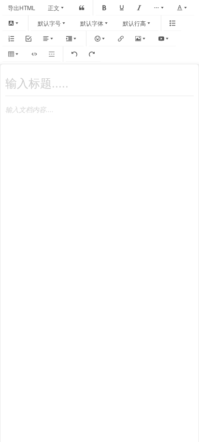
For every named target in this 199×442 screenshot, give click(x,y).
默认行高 (134, 23)
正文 (53, 7)
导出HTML (21, 7)
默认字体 (91, 23)
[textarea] (99, 105)
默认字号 (49, 23)
